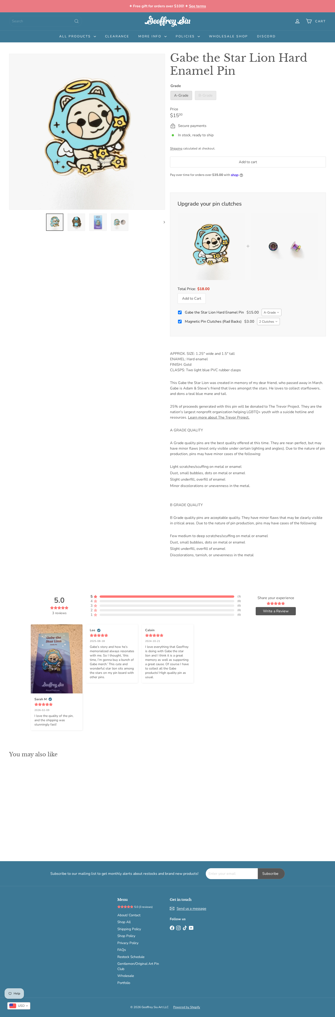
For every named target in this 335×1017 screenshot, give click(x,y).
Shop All (124, 922)
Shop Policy (126, 936)
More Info (150, 36)
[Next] (162, 222)
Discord (266, 36)
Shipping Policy (129, 929)
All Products (75, 36)
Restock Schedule (130, 957)
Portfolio (123, 983)
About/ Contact (128, 915)
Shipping (176, 148)
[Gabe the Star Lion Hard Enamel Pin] (33, 806)
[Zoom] (87, 131)
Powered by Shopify (186, 1007)
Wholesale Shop (228, 36)
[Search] (76, 21)
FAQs (121, 949)
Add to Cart (191, 298)
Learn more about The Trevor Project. (219, 417)
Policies (186, 36)
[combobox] (45, 21)
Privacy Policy (128, 943)
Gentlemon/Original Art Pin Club (138, 966)
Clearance (117, 36)
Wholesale (125, 975)
